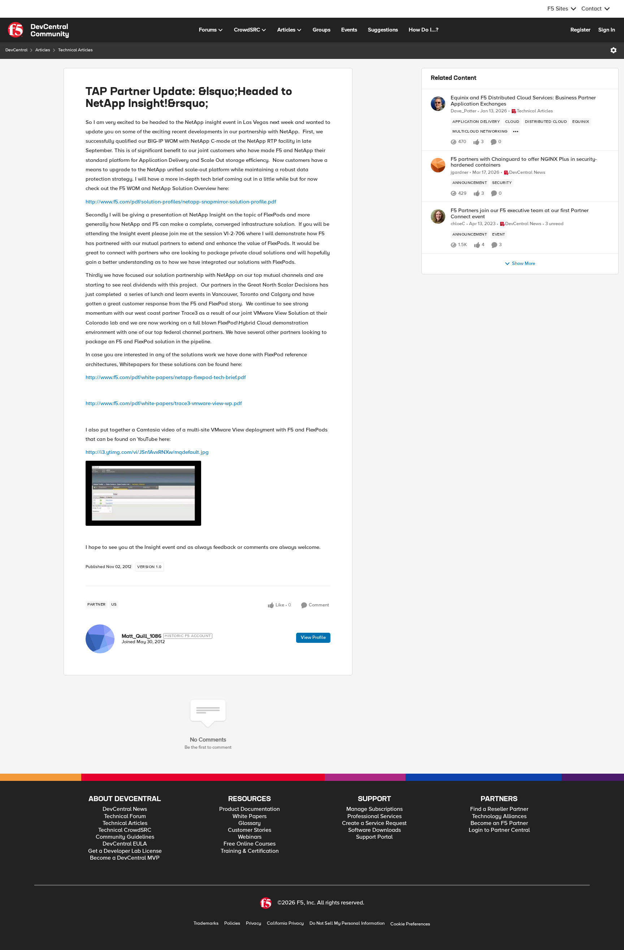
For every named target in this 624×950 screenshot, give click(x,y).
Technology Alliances (499, 816)
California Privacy (285, 923)
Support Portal (374, 837)
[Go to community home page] (38, 30)
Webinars (249, 837)
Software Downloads (374, 830)
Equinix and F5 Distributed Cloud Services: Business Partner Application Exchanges (523, 101)
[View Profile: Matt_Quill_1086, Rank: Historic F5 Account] (100, 638)
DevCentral (16, 50)
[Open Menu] (613, 50)
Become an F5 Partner (499, 823)
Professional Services (374, 816)
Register (580, 29)
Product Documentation (249, 809)
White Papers (249, 816)
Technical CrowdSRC (124, 830)
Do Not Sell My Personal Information (347, 923)
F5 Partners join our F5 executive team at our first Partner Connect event (520, 213)
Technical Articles (75, 50)
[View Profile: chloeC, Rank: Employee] (438, 216)
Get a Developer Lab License (125, 851)
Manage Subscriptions (374, 809)
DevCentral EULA (125, 844)
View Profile (313, 637)
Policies (232, 923)
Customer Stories (249, 830)
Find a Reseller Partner (499, 809)
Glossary (249, 823)
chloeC (458, 224)
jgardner (459, 172)
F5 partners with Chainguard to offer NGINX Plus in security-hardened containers (524, 162)
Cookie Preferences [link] (410, 924)
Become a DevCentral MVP (125, 858)
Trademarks (206, 923)
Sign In (606, 29)
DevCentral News (125, 809)
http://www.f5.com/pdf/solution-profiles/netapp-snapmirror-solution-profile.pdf (181, 201)
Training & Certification (250, 851)
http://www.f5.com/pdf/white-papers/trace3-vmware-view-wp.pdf (164, 403)
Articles (42, 50)
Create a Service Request (374, 823)
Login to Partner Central (499, 830)
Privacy (253, 923)
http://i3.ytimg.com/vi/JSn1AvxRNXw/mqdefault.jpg (147, 452)
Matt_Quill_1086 (141, 636)
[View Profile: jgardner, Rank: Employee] (438, 165)
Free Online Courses (250, 844)
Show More (523, 263)
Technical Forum (125, 816)
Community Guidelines (125, 837)
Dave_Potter (463, 111)
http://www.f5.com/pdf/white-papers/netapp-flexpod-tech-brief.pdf (166, 377)
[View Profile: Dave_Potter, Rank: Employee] (438, 103)
